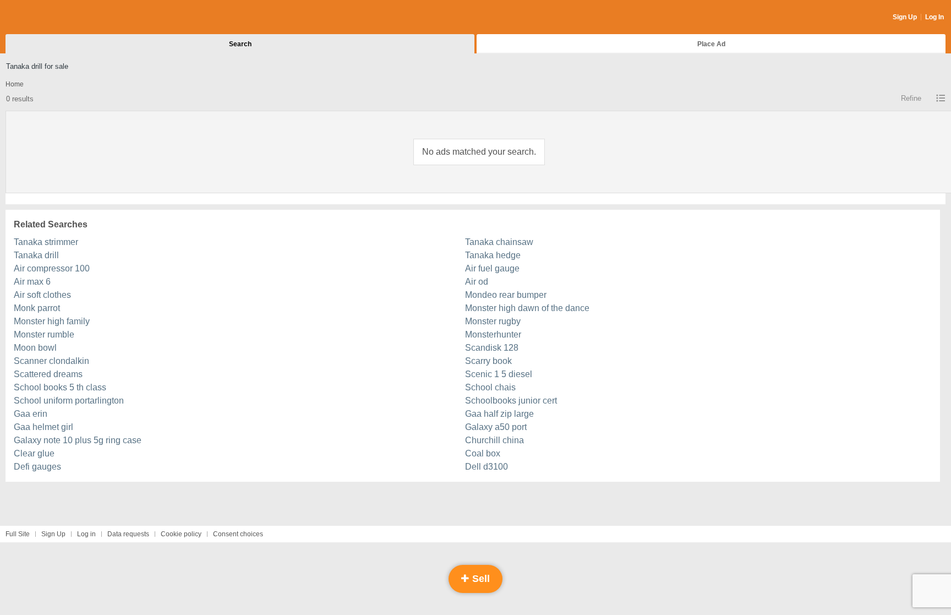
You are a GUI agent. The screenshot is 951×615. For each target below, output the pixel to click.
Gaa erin (30, 413)
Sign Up (905, 17)
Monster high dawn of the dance (527, 308)
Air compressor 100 (52, 268)
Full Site (18, 534)
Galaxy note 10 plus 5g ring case (77, 440)
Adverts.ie (49, 18)
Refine (911, 98)
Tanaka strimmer (46, 242)
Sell (479, 578)
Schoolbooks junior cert (511, 400)
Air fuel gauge (492, 268)
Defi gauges (37, 466)
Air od (476, 281)
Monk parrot (37, 308)
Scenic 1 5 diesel (498, 374)
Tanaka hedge (493, 255)
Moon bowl (35, 347)
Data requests (128, 534)
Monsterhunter (493, 334)
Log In (934, 17)
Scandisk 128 (491, 347)
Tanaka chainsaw (499, 242)
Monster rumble (44, 334)
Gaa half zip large (499, 413)
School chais (490, 387)
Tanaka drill (36, 255)
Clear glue (34, 453)
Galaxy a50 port (496, 427)
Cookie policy (181, 534)
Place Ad (711, 44)
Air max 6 (32, 281)
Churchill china (494, 440)
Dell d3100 (486, 466)
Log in (86, 534)
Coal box (482, 453)
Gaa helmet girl (43, 427)
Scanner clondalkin (51, 361)
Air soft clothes (42, 295)
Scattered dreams (48, 374)
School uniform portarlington (69, 400)
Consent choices (238, 534)
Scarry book (488, 361)
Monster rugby (493, 321)
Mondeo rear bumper (505, 295)
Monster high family (52, 321)
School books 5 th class (60, 387)
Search (240, 44)
